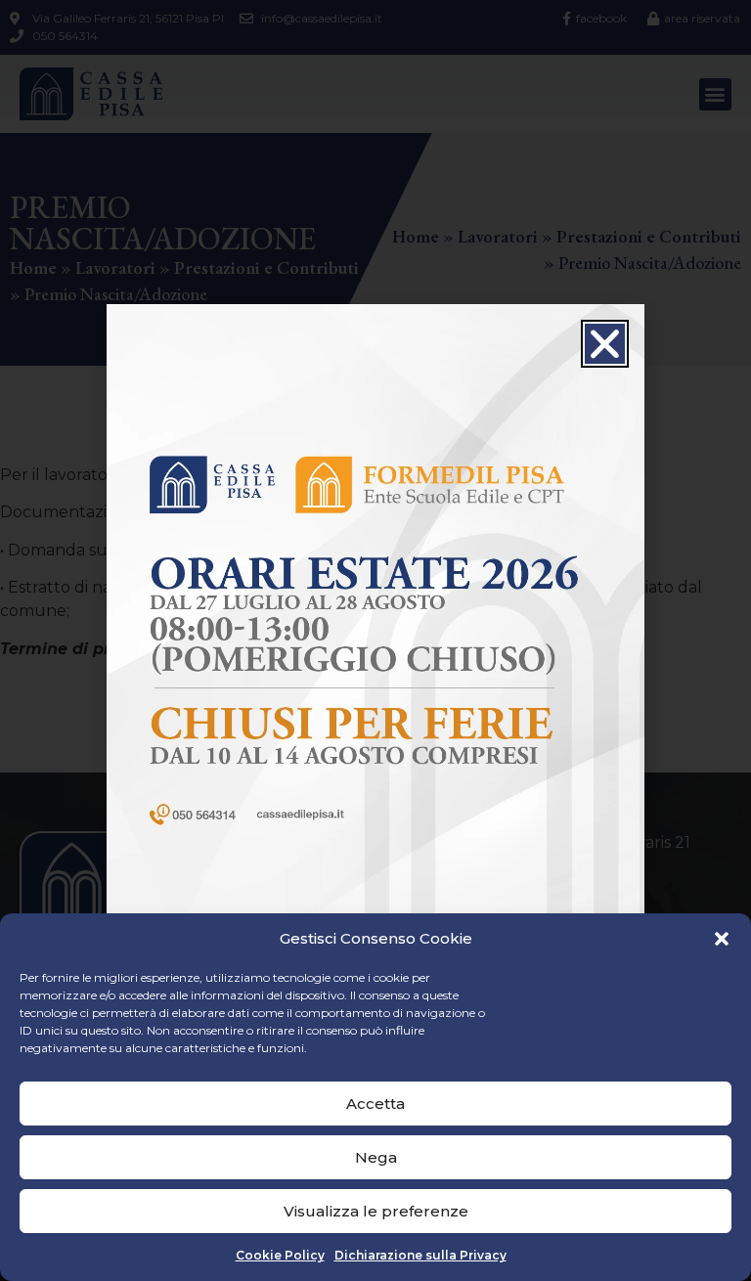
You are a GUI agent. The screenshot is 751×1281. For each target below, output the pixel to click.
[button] (721, 939)
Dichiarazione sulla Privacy (420, 1255)
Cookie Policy (280, 1255)
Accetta (375, 1103)
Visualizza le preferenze (376, 1211)
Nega (376, 1157)
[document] (375, 640)
